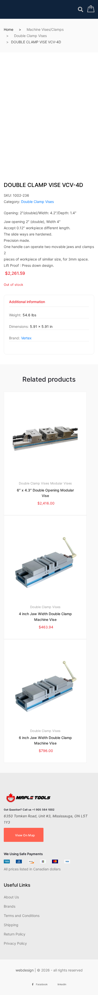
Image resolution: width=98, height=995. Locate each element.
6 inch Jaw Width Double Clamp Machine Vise (45, 740)
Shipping (11, 925)
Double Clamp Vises (30, 36)
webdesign (25, 970)
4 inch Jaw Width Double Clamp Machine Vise (45, 617)
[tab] (27, 303)
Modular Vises (61, 483)
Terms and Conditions (21, 915)
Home (8, 29)
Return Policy (14, 934)
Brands (9, 906)
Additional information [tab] (27, 302)
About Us (11, 897)
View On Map (25, 835)
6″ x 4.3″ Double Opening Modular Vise (45, 493)
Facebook (41, 984)
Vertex (26, 338)
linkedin (62, 984)
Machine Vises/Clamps (45, 29)
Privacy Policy (15, 943)
